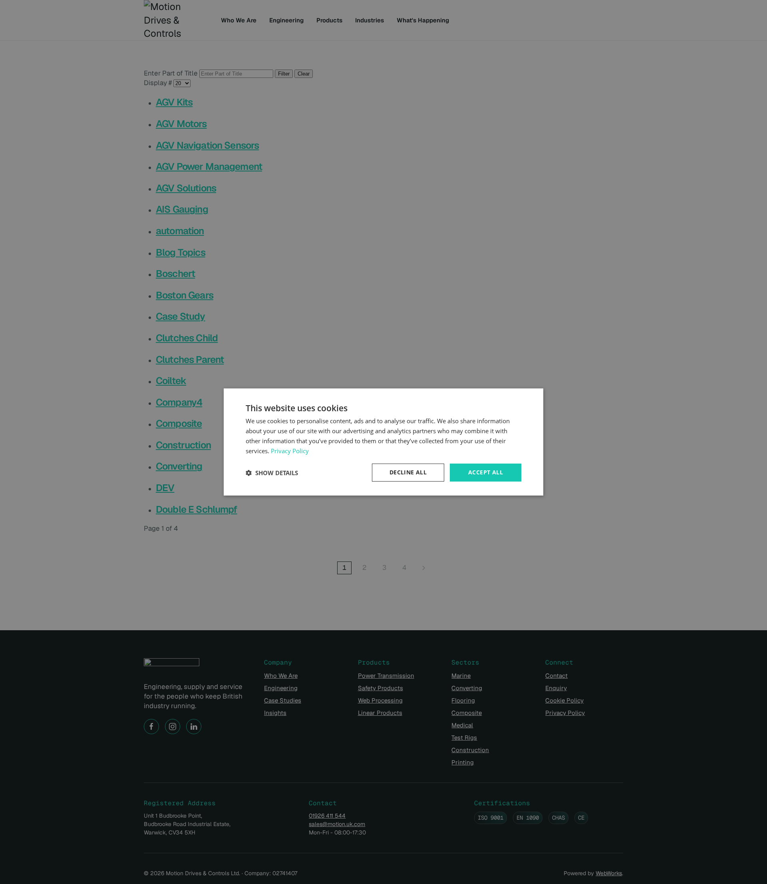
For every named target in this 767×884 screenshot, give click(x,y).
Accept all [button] (485, 472)
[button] (272, 472)
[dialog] (383, 442)
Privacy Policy (290, 451)
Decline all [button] (408, 472)
